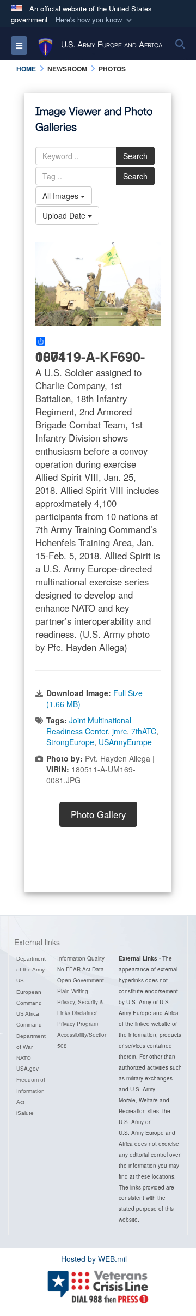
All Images (61, 195)
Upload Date (65, 215)
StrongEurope (70, 742)
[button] (95, 20)
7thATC (143, 731)
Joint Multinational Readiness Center (88, 726)
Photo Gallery (98, 814)
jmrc (119, 731)
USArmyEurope (125, 742)
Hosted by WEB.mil (94, 1258)
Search (135, 155)
